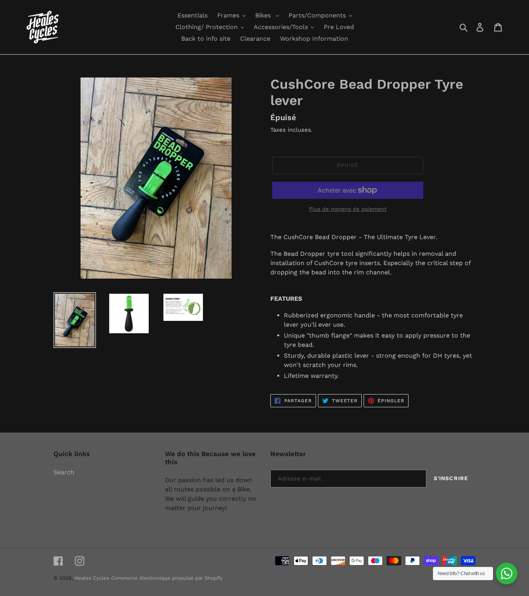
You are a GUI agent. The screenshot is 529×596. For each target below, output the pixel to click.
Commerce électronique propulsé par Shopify (167, 578)
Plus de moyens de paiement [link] (347, 209)
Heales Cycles (91, 578)
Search (63, 472)
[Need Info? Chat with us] (506, 573)
